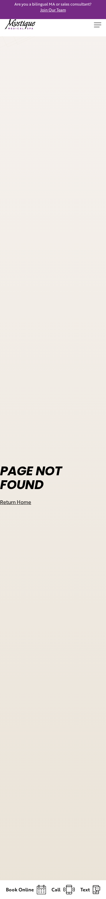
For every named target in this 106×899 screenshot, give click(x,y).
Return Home (15, 501)
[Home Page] (20, 25)
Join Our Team (53, 10)
